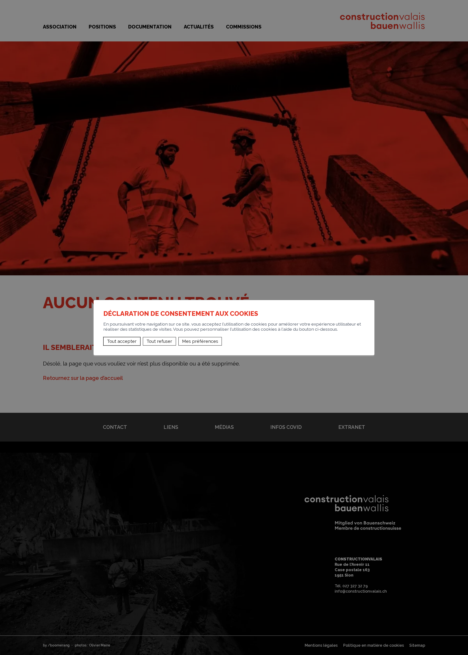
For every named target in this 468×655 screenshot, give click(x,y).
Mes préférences (200, 341)
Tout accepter (121, 341)
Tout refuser (159, 341)
